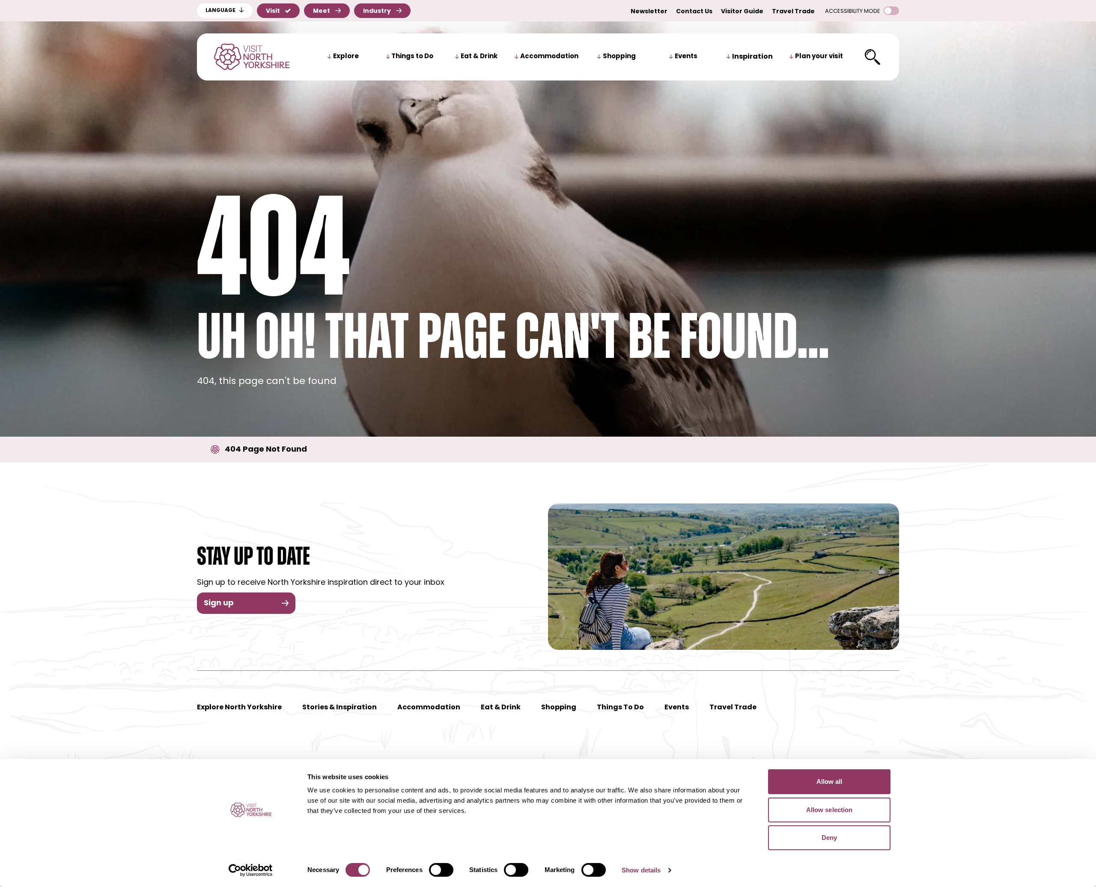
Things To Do (620, 707)
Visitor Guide (742, 12)
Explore (346, 57)
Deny (829, 837)
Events (686, 57)
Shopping (619, 57)
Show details (641, 870)
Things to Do (412, 57)
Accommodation (549, 57)
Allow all (829, 781)
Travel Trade (793, 12)
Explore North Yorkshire (239, 707)
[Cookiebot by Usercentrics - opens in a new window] (250, 870)
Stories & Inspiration (339, 707)
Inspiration (752, 57)
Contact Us (694, 12)
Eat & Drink (479, 57)
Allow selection (829, 809)
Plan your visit (819, 57)
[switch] (441, 870)
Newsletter (649, 12)
